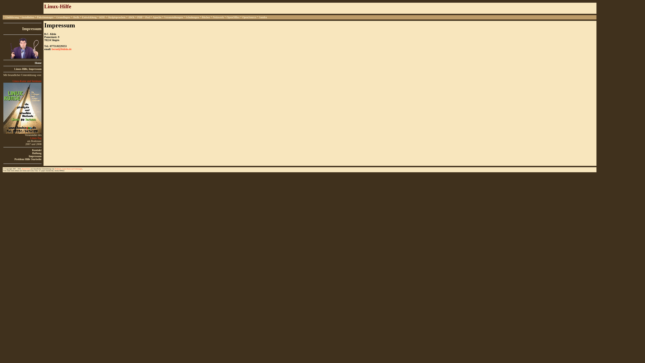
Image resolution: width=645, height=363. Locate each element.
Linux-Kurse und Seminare (27, 81)
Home (38, 63)
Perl (147, 17)
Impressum (35, 156)
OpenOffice (233, 17)
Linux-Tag (35, 138)
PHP (140, 17)
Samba (263, 17)
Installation (28, 17)
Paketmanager (45, 17)
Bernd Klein (26, 169)
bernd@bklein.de (62, 49)
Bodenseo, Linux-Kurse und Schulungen (68, 169)
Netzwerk (218, 17)
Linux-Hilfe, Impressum (27, 69)
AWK (131, 17)
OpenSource (249, 17)
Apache (157, 17)
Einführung (12, 17)
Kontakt (36, 150)
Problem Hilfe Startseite (27, 159)
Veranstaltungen (173, 17)
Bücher (206, 17)
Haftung (36, 153)
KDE (102, 17)
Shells (76, 17)
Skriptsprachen (116, 17)
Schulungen (192, 17)
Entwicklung (89, 17)
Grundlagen (63, 17)
